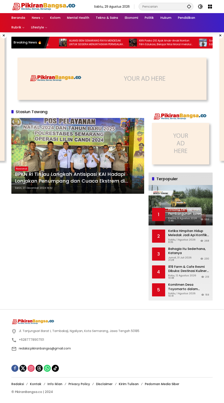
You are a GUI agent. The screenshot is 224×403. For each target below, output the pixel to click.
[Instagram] (31, 368)
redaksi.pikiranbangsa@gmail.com (45, 348)
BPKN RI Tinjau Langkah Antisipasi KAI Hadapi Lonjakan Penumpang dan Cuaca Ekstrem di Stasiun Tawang (70, 178)
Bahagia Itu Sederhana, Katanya (187, 251)
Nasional (21, 168)
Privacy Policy (79, 384)
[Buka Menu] (210, 6)
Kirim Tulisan (129, 384)
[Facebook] (14, 368)
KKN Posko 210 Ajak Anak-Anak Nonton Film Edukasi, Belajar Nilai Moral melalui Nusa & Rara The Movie (156, 42)
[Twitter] (22, 368)
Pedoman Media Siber (162, 384)
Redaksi (17, 384)
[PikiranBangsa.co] (44, 6)
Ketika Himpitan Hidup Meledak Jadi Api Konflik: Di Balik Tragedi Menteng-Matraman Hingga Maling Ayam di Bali (188, 233)
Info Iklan (54, 384)
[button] (189, 6)
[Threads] (39, 368)
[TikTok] (55, 368)
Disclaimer (104, 384)
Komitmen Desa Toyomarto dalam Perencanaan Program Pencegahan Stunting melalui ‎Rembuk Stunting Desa (188, 287)
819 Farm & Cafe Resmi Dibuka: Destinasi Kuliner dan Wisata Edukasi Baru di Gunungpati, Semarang (188, 269)
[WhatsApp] (47, 368)
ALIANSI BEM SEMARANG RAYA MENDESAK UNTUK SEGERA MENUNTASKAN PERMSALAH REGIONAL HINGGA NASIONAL (87, 42)
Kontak (35, 384)
